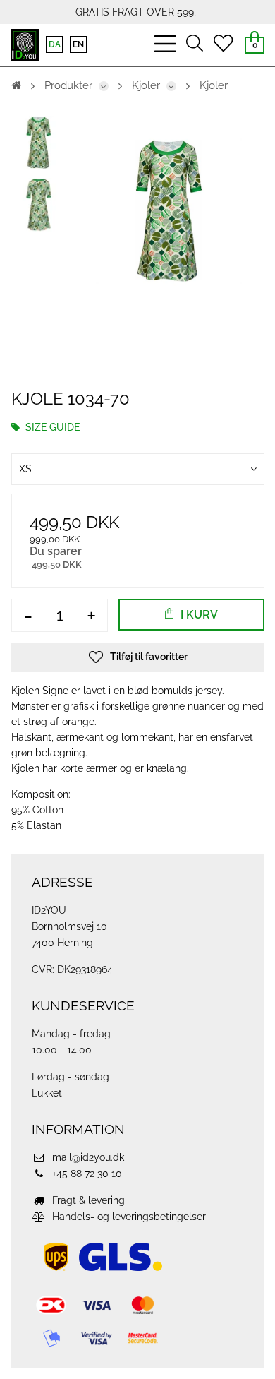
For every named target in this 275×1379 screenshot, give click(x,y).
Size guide (51, 427)
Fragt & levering (87, 1200)
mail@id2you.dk (86, 1157)
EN (78, 44)
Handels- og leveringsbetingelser (127, 1216)
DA (55, 44)
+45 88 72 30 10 (85, 1173)
